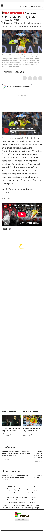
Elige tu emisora (36, 6)
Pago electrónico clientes (15, 500)
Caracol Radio (10, 5)
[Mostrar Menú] (2, 5)
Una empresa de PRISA (22, 514)
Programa (22, 6)
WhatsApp (40, 78)
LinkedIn (35, 78)
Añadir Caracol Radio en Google (19, 86)
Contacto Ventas (21, 497)
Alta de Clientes (31, 500)
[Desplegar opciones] (38, 130)
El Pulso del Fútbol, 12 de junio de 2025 (11, 429)
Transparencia (26, 508)
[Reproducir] (6, 130)
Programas (30, 13)
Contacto (10, 497)
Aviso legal (31, 502)
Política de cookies (33, 505)
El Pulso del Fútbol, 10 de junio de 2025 (32, 429)
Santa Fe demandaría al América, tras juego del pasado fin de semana (15, 477)
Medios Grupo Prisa (22, 519)
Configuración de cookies (10, 508)
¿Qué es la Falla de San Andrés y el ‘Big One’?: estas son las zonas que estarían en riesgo (16, 453)
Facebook (25, 78)
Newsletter (33, 497)
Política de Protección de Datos (14, 505)
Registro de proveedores (17, 502)
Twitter (30, 78)
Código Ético (38, 508)
